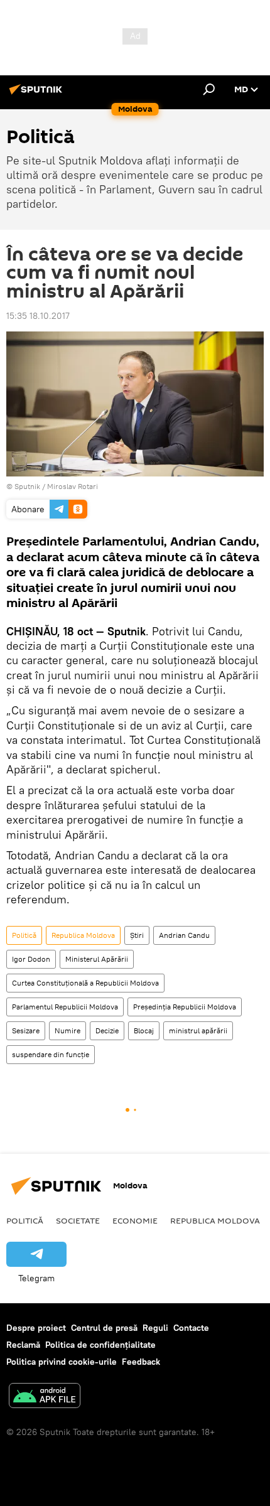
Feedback (141, 1361)
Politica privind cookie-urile (61, 1361)
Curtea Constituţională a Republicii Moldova (85, 982)
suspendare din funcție (50, 1054)
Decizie (107, 1030)
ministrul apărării (198, 1030)
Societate (78, 1220)
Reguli (155, 1327)
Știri (137, 935)
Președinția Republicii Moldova (184, 1006)
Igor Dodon (31, 959)
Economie (135, 1220)
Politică (24, 935)
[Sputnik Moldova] (37, 94)
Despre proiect (36, 1327)
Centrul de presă (104, 1327)
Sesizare (26, 1030)
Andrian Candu (184, 935)
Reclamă (23, 1344)
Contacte (191, 1327)
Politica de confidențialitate (100, 1344)
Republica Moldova (83, 935)
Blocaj (144, 1030)
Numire (67, 1030)
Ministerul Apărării (96, 959)
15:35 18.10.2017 (38, 315)
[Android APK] (44, 1397)
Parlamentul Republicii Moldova (65, 1006)
